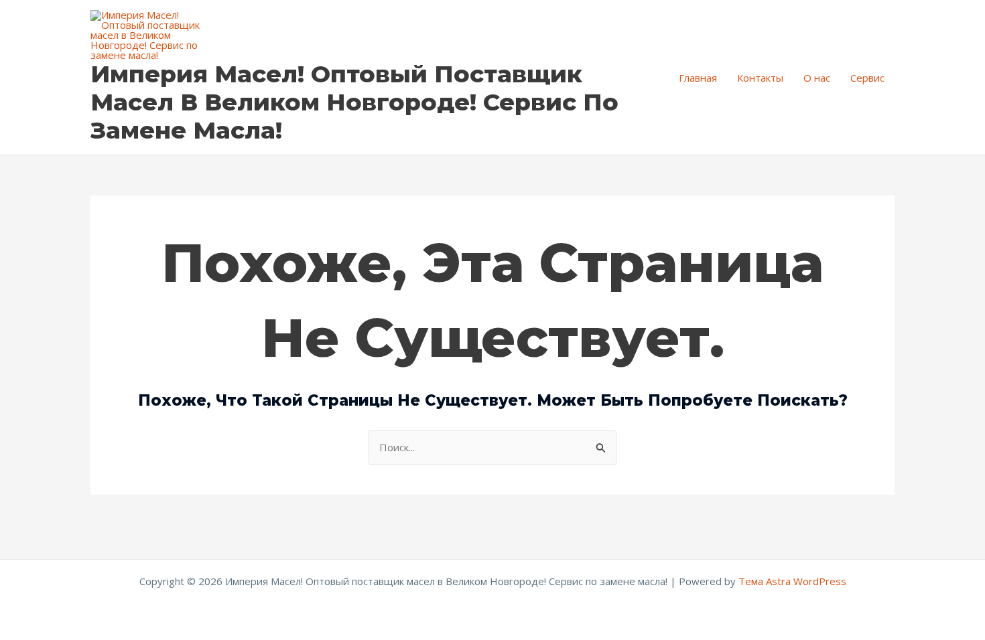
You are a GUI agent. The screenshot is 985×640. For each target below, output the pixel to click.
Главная (698, 77)
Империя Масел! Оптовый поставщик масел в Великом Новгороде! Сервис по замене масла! (354, 102)
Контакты (760, 77)
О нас (816, 77)
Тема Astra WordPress (792, 581)
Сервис (867, 77)
